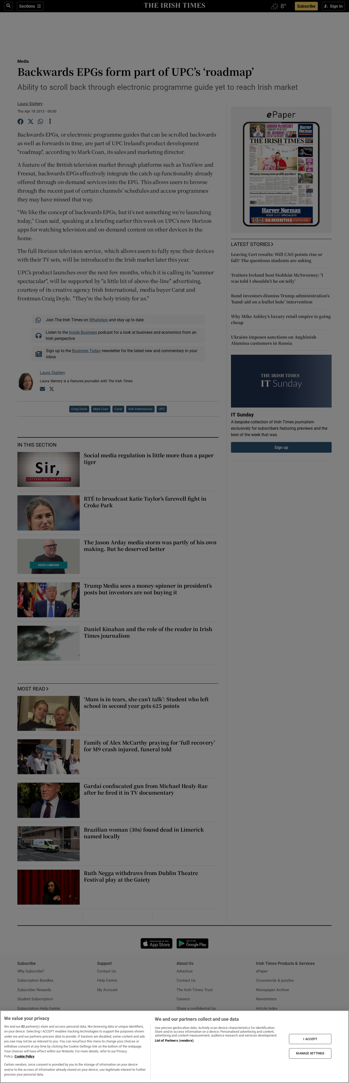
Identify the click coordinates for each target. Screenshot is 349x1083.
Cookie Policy (24, 1056)
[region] (174, 1046)
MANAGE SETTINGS (310, 1053)
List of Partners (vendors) (174, 1040)
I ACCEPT (310, 1039)
